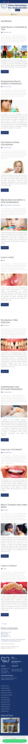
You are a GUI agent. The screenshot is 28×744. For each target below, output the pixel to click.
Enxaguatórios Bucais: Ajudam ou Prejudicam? (11, 82)
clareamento (20, 37)
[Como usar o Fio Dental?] (14, 466)
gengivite (10, 576)
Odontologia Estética (5, 699)
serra (15, 41)
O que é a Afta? (7, 257)
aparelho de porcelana (18, 35)
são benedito (6, 41)
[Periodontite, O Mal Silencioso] (14, 339)
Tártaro (4, 568)
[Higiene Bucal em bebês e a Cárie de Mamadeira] (14, 219)
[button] (15, 740)
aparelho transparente (8, 37)
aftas (17, 263)
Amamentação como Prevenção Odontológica (11, 387)
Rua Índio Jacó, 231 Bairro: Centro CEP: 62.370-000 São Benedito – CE (6, 634)
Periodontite (6, 325)
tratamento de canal (20, 41)
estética (10, 38)
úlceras (5, 271)
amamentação (17, 395)
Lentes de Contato (5, 697)
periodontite (22, 333)
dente (24, 37)
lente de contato (7, 40)
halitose (24, 516)
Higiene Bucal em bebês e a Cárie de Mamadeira (13, 201)
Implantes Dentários (5, 706)
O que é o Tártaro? (9, 565)
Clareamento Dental (5, 702)
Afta (4, 260)
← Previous (4, 624)
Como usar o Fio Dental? (11, 449)
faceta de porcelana (16, 38)
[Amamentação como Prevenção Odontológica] (14, 406)
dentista (2, 38)
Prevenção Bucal (7, 32)
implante (2, 40)
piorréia (2, 334)
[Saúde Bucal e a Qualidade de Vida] (14, 46)
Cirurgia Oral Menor (5, 708)
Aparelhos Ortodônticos (6, 692)
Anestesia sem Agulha (6, 690)
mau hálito (17, 518)
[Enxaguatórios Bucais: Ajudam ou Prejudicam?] (14, 100)
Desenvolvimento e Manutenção (17, 742)
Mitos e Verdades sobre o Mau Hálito (14, 505)
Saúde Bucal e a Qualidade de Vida (14, 28)
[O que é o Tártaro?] (14, 582)
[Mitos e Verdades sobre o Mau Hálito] (14, 524)
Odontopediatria (7, 205)
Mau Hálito (5, 510)
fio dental (21, 458)
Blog (9, 742)
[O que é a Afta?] (14, 274)
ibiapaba (25, 38)
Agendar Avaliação (5, 688)
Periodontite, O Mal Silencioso (9, 321)
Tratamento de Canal (5, 704)
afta (15, 263)
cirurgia (16, 37)
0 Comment (5, 43)
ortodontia (17, 40)
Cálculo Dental (17, 573)
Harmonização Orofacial (6, 695)
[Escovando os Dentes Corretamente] (14, 161)
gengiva (21, 38)
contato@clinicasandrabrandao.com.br (11, 641)
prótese (2, 41)
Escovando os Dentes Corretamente (10, 143)
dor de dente (6, 38)
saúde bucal (11, 41)
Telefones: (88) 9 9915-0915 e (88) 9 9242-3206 (13, 639)
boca (14, 37)
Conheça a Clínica (5, 685)
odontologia (13, 40)
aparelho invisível (4, 265)
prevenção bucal (23, 40)
